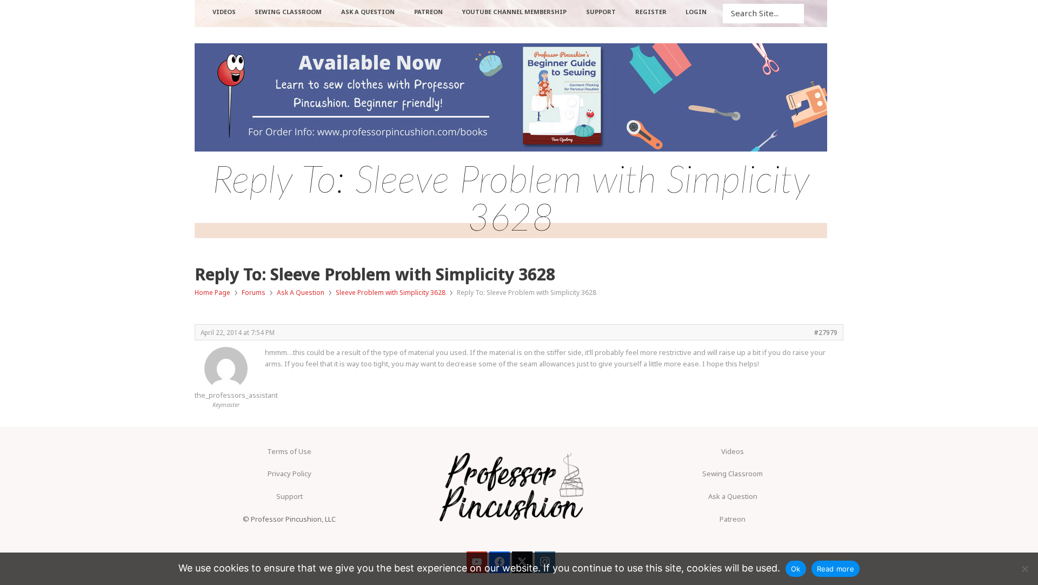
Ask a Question (732, 496)
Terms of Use (289, 451)
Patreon (733, 519)
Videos (732, 451)
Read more (835, 568)
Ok (796, 568)
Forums (253, 292)
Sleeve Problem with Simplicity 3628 (390, 292)
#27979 (825, 332)
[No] (1024, 568)
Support (289, 496)
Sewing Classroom (732, 473)
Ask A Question (300, 292)
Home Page (212, 292)
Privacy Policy (289, 473)
